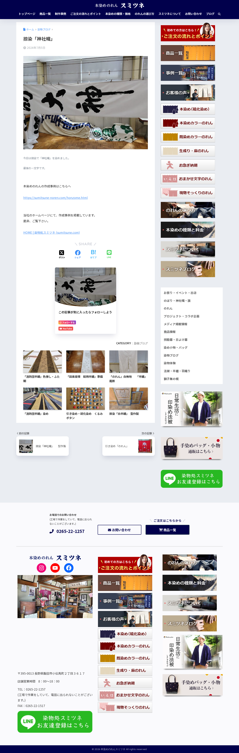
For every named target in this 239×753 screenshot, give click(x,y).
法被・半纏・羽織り (177, 371)
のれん (168, 308)
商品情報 (170, 332)
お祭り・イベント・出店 (180, 293)
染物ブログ (141, 343)
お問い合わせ (121, 529)
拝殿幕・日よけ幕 (176, 339)
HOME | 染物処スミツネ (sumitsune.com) (51, 232)
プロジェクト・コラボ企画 (181, 316)
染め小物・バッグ (176, 347)
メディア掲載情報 (175, 324)
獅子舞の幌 (171, 379)
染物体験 (170, 363)
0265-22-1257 (71, 531)
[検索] (218, 13)
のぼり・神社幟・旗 (177, 300)
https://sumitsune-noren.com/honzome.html (55, 197)
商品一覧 (169, 529)
